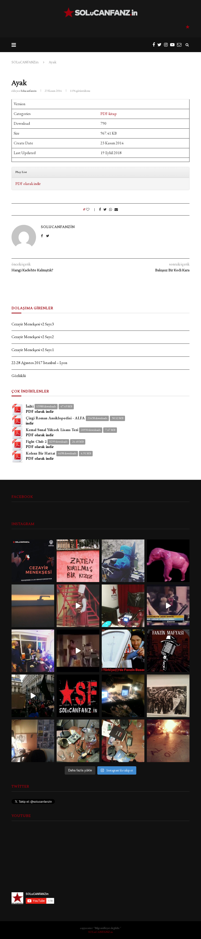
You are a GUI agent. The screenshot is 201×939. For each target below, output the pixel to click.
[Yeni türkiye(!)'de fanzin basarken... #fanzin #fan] (123, 651)
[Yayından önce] (123, 696)
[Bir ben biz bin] (78, 560)
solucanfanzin (29, 91)
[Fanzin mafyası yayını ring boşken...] (123, 605)
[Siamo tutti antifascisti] (33, 696)
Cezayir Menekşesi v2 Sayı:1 (33, 349)
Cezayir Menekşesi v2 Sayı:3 (33, 324)
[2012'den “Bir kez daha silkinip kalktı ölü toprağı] (33, 605)
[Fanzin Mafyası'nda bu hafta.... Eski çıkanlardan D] (78, 651)
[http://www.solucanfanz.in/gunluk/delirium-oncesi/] (168, 560)
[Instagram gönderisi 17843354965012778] (168, 696)
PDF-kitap (108, 113)
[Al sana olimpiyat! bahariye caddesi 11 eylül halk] (168, 741)
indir (30, 423)
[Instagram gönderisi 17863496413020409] (78, 696)
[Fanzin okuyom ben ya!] (168, 605)
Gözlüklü (19, 375)
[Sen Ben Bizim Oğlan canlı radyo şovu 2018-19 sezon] (33, 651)
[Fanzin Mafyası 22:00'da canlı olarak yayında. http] (168, 651)
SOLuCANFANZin (25, 62)
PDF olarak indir (28, 183)
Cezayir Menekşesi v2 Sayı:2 (33, 336)
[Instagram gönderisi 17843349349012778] (33, 741)
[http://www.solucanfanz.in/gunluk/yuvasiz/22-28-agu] (123, 560)
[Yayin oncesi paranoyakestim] (123, 741)
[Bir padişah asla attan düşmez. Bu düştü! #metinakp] (78, 605)
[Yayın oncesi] (78, 741)
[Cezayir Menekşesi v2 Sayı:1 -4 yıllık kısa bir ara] (33, 560)
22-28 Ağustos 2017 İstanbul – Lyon (39, 362)
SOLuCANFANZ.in (100, 932)
